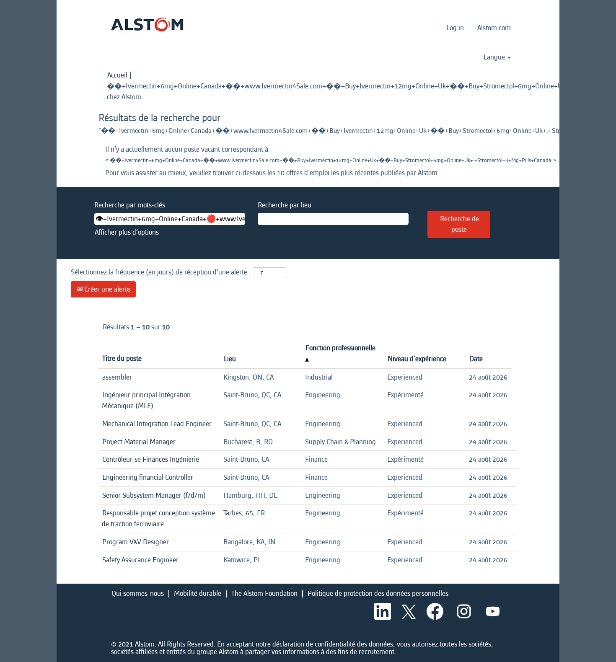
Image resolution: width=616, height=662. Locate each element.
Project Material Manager (139, 442)
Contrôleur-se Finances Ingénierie (150, 459)
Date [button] (476, 359)
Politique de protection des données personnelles (378, 593)
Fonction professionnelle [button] (340, 348)
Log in (455, 28)
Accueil (117, 75)
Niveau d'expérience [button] (417, 359)
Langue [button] (495, 57)
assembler (117, 377)
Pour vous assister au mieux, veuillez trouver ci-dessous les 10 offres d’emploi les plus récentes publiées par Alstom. (272, 173)
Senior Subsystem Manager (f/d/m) (154, 495)
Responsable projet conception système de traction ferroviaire (158, 518)
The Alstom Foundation (264, 593)
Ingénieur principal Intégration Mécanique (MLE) (146, 400)
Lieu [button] (230, 359)
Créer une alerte (106, 289)
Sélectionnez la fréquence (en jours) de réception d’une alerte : (161, 272)
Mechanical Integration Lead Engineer (157, 424)
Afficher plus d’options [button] (127, 232)
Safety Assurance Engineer (140, 560)
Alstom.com (494, 28)
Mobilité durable (197, 593)
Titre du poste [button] (122, 358)
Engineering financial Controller (147, 477)
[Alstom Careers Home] (147, 24)
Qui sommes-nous (137, 593)
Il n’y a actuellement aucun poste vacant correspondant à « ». (308, 155)
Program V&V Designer (135, 542)
